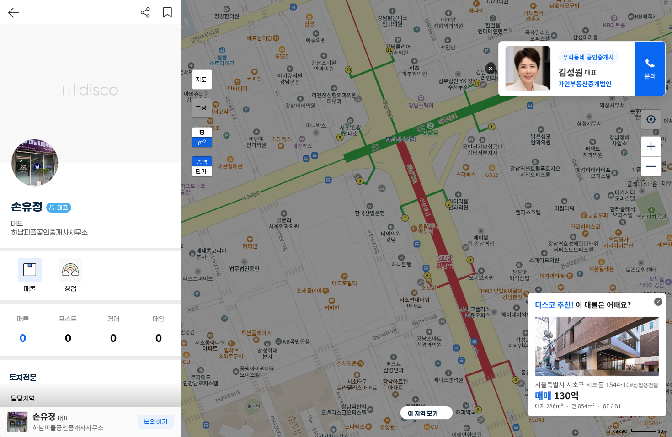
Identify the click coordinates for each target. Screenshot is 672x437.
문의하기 (156, 422)
